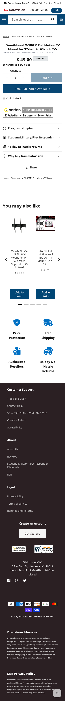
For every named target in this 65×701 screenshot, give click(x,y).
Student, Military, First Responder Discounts (27, 465)
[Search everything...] (53, 19)
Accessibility (14, 427)
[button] (4, 20)
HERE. (49, 657)
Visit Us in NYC (32, 562)
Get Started (32, 533)
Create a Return (16, 420)
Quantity (15, 70)
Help (57, 10)
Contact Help (15, 406)
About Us (12, 449)
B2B (9, 474)
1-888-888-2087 (16, 398)
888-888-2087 (40, 10)
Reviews (12, 456)
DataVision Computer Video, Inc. (36, 616)
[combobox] (32, 19)
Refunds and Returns (20, 510)
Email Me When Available (32, 88)
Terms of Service (17, 503)
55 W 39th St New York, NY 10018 (27, 413)
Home (6, 36)
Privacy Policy (15, 496)
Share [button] (33, 167)
